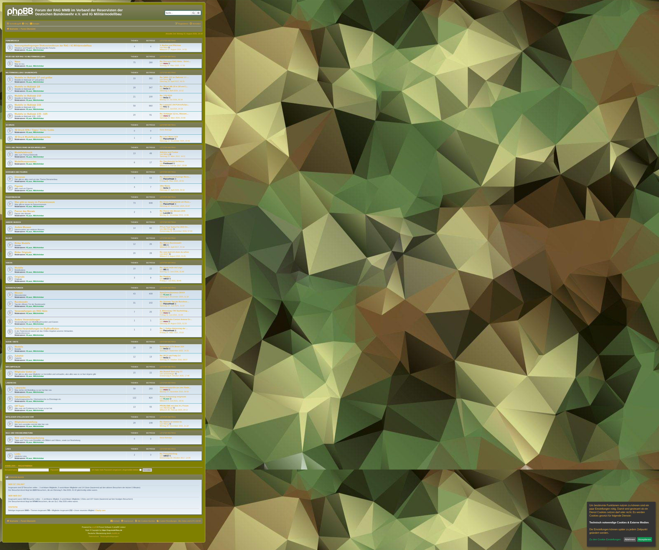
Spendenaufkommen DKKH (172, 292)
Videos (9, 263)
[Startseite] (20, 11)
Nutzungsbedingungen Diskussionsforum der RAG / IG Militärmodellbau (53, 45)
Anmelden (10, 466)
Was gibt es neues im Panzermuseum (35, 202)
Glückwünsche (22, 397)
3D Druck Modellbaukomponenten (33, 137)
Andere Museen (13, 222)
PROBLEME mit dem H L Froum (174, 406)
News (17, 61)
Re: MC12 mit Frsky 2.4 (170, 356)
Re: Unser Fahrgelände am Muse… (175, 202)
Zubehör (19, 356)
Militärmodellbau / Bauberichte (21, 73)
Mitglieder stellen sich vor (20, 417)
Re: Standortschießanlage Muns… (175, 177)
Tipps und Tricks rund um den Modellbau (26, 147)
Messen (19, 292)
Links (8, 449)
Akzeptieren (644, 539)
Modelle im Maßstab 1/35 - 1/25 (31, 114)
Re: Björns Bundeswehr (170, 243)
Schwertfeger (169, 374)
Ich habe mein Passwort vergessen (106, 470)
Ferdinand (168, 163)
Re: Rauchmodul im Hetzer (172, 161)
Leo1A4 (166, 213)
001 (164, 245)
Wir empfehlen (13, 367)
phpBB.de (116, 533)
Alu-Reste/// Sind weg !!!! (171, 372)
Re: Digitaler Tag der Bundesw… (174, 302)
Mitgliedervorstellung (26, 422)
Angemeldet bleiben (131, 470)
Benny (166, 79)
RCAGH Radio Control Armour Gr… (176, 319)
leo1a (165, 88)
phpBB (94, 527)
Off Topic (19, 406)
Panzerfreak (168, 139)
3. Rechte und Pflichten (170, 45)
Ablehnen (630, 539)
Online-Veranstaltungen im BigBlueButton (37, 328)
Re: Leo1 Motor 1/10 (169, 137)
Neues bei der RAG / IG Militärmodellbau (25, 57)
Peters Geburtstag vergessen (173, 397)
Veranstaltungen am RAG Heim (31, 311)
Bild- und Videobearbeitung (19, 433)
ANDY (166, 254)
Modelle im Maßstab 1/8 (27, 86)
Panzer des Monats (25, 211)
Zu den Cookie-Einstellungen (605, 539)
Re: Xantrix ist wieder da (171, 422)
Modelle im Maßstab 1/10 (28, 95)
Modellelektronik (23, 152)
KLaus (29, 50)
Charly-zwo (100, 510)
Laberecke (11, 383)
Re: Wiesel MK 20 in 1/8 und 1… (174, 86)
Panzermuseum (13, 197)
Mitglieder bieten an (25, 372)
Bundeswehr (21, 302)
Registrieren (25, 466)
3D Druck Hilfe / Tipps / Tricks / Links (34, 130)
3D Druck (10, 125)
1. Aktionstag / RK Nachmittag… (174, 311)
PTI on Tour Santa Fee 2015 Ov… (174, 227)
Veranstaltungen (14, 288)
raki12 (166, 279)
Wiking (166, 154)
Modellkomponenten (25, 161)
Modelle (19, 267)
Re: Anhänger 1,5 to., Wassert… (174, 114)
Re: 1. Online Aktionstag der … (174, 328)
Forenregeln (12, 41)
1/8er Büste (165, 186)
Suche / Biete (12, 342)
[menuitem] (25, 24)
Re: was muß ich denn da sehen (174, 252)
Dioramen (20, 177)
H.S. (165, 107)
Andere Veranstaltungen (27, 319)
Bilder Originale (23, 252)
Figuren (19, 186)
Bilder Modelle (22, 243)
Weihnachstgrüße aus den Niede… (175, 387)
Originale (19, 277)
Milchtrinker (38, 50)
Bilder (9, 238)
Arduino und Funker (169, 152)
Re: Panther (165, 277)
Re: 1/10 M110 (166, 95)
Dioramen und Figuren (16, 172)
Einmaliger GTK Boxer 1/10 (172, 346)
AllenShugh (168, 229)
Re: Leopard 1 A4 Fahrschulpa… (174, 105)
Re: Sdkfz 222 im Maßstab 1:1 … (174, 77)
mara (165, 63)
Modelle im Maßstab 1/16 (28, 105)
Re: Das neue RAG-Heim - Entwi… (175, 61)
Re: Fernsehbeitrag (168, 454)
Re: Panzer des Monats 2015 (172, 211)
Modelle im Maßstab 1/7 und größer (33, 77)
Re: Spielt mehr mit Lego (171, 267)
